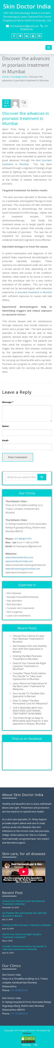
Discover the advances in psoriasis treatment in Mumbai (25, 118)
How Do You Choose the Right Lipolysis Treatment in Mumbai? (29, 666)
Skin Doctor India (27, 6)
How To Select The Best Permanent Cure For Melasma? (30, 702)
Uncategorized (19, 76)
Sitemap (26, 1044)
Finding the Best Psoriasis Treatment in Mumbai (27, 657)
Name (5, 426)
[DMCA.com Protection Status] (27, 1039)
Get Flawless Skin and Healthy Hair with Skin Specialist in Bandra (30, 649)
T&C (35, 1044)
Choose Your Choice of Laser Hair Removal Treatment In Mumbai (28, 638)
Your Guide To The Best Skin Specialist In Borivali (29, 695)
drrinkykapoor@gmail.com (24, 26)
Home (5, 76)
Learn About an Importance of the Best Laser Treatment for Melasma (30, 686)
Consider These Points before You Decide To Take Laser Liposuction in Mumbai (29, 676)
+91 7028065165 (19, 990)
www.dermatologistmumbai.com (22, 568)
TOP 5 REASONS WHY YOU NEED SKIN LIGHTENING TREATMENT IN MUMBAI (28, 710)
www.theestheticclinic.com (19, 557)
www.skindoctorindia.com (19, 561)
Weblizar (27, 1033)
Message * (7, 402)
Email (5, 440)
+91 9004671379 (22, 538)
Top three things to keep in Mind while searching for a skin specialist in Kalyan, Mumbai (30, 720)
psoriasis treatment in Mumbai (35, 292)
